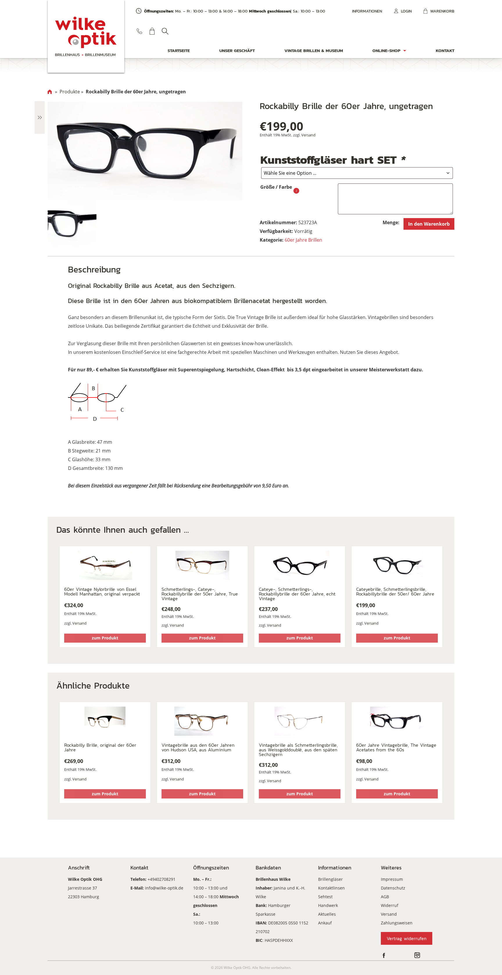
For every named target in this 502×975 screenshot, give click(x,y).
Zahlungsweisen (397, 923)
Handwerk (328, 905)
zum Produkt (105, 638)
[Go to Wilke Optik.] (50, 91)
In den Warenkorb (429, 224)
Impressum (392, 879)
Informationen (367, 11)
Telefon (139, 31)
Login (406, 11)
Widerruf (389, 905)
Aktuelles (327, 914)
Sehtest (325, 896)
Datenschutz (393, 888)
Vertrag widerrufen (406, 938)
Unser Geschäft (237, 50)
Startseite (179, 50)
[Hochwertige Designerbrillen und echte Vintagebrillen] (86, 36)
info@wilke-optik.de (164, 888)
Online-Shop (386, 50)
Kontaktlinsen (331, 888)
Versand (308, 135)
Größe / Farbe (276, 187)
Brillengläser (330, 879)
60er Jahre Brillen (303, 240)
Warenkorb (442, 11)
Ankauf (325, 923)
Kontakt (445, 50)
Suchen (165, 31)
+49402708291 (161, 879)
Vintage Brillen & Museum (313, 50)
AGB (385, 896)
